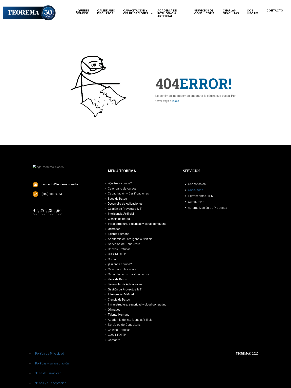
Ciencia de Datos (119, 219)
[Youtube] (59, 212)
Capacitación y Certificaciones (135, 12)
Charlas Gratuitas (231, 12)
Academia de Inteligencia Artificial (167, 13)
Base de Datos (117, 198)
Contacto (274, 10)
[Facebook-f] (36, 212)
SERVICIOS (191, 171)
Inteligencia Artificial (121, 213)
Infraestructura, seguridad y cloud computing (137, 224)
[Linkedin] (51, 212)
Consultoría (195, 190)
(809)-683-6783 (52, 194)
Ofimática (114, 229)
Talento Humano (118, 234)
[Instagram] (44, 212)
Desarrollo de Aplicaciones (125, 203)
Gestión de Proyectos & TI (125, 209)
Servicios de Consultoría (204, 12)
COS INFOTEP (253, 12)
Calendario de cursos (106, 12)
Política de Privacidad (49, 353)
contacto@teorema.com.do (60, 184)
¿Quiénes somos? (82, 12)
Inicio (175, 101)
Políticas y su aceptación (52, 363)
